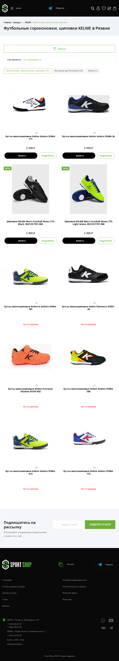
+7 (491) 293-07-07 (14, 624)
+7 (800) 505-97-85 (14, 627)
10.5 (30, 123)
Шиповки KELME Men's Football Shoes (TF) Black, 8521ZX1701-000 (30, 222)
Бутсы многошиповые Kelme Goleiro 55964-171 (30, 137)
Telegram (60, 8)
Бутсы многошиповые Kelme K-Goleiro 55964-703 (30, 308)
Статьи (5, 599)
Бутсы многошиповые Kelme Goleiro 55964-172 (88, 472)
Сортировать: (14, 59)
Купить (22, 155)
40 (22, 208)
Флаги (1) (93, 70)
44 (39, 208)
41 (28, 208)
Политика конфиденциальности (75, 580)
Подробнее (48, 155)
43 (33, 208)
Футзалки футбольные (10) (68, 70)
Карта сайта (67, 599)
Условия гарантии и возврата (13, 587)
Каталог (70, 564)
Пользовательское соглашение (74, 587)
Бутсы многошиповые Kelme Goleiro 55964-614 (30, 472)
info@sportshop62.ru (15, 644)
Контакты (6, 606)
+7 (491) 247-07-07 (14, 635)
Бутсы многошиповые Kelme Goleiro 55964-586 (88, 390)
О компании (7, 580)
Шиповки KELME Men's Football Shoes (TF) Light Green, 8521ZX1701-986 (88, 222)
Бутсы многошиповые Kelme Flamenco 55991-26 (88, 308)
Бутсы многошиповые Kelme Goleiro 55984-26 (88, 136)
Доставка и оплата (9, 593)
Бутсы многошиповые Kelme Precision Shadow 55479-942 (30, 390)
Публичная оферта (70, 593)
